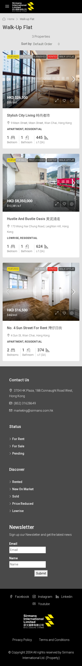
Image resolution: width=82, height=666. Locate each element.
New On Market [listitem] (22, 489)
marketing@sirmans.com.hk (33, 410)
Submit (41, 573)
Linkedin (66, 596)
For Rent (26, 56)
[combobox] (47, 44)
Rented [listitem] (17, 482)
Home (10, 19)
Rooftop (52, 160)
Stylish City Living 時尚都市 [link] (28, 115)
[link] (41, 79)
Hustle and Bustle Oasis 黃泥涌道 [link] (33, 219)
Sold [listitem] (15, 496)
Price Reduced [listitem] (22, 503)
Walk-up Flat (66, 56)
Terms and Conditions (54, 640)
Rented (52, 56)
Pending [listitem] (18, 453)
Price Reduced (37, 160)
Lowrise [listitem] (18, 511)
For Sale (21, 160)
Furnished (39, 56)
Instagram (44, 596)
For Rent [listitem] (18, 439)
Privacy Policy (22, 640)
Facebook (21, 596)
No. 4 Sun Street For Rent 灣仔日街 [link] (34, 328)
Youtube (43, 604)
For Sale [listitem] (18, 446)
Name (13, 558)
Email (13, 543)
